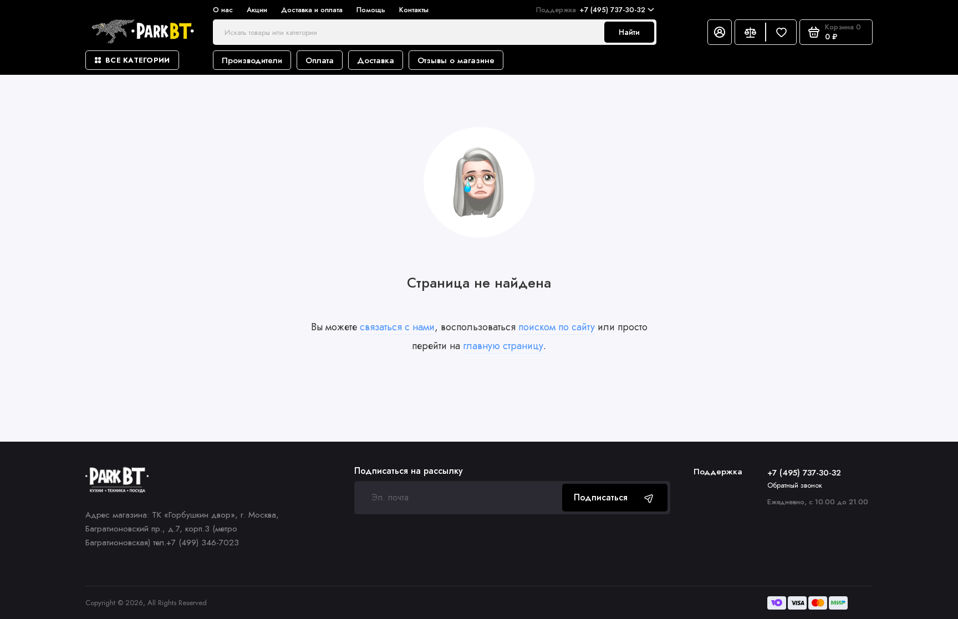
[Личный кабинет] (719, 32)
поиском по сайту (556, 327)
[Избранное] (781, 32)
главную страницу (503, 346)
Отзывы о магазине (456, 60)
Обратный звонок (794, 485)
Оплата (319, 60)
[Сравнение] (750, 32)
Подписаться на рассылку (408, 471)
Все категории (137, 60)
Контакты (414, 9)
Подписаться (601, 497)
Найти (629, 32)
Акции (257, 9)
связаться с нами (397, 327)
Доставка (375, 60)
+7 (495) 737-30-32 (590, 9)
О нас (223, 9)
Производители (252, 60)
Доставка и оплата (312, 9)
